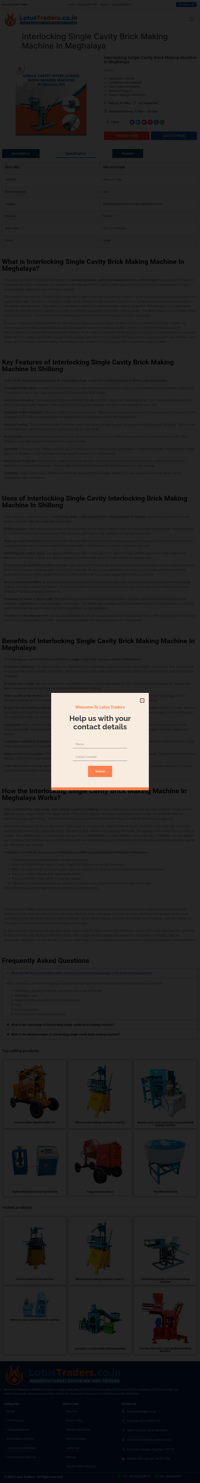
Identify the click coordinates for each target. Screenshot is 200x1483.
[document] (100, 741)
